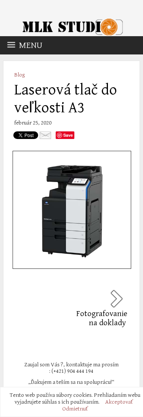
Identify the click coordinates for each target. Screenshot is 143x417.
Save (68, 135)
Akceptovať (119, 402)
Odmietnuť (75, 409)
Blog (19, 75)
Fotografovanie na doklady (101, 318)
